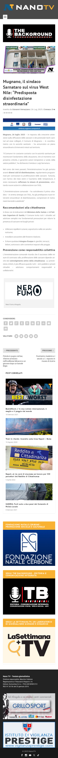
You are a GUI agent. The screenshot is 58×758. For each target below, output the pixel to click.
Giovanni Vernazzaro (21, 109)
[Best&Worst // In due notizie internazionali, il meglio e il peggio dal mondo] (29, 392)
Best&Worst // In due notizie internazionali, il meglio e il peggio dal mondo (26, 410)
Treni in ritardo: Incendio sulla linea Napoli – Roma (28, 439)
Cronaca (47, 109)
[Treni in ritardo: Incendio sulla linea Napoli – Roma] (29, 426)
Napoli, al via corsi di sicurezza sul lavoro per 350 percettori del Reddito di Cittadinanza (28, 475)
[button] (29, 33)
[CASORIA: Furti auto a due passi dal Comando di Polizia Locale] (29, 491)
